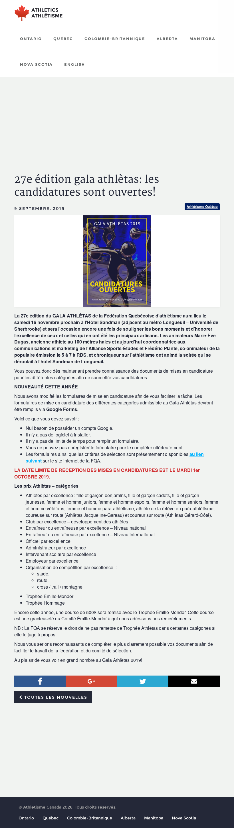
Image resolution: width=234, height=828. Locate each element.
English (74, 64)
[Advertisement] (117, 120)
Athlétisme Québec (202, 206)
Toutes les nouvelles (55, 697)
